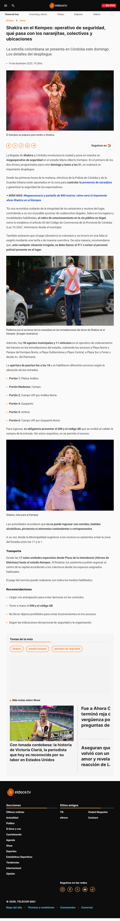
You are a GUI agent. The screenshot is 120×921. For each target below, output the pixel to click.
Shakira (16, 648)
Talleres (96, 14)
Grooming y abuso (38, 14)
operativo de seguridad (67, 648)
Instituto (114, 14)
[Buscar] (13, 5)
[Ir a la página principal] (58, 5)
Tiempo (60, 14)
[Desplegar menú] (5, 5)
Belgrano (78, 14)
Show (22, 20)
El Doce (10, 20)
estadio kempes (38, 648)
